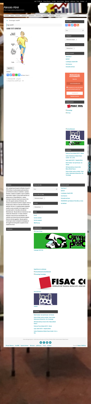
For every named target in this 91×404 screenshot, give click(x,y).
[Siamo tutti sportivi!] (19, 48)
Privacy (78, 1)
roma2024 (16, 80)
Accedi (35, 215)
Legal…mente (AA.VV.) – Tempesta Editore (74, 160)
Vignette (19, 79)
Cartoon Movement (47, 271)
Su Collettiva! (63, 203)
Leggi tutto (9, 68)
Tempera (79, 345)
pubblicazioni (72, 1)
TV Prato (40, 231)
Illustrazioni (67, 1)
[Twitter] (35, 1)
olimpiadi (10, 80)
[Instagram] (39, 1)
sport (20, 80)
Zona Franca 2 (68, 56)
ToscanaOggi (43, 274)
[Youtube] (41, 1)
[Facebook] (37, 1)
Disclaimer (82, 1)
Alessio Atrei (11, 7)
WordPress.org (37, 223)
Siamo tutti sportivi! (13, 28)
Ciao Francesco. (69, 64)
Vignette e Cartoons (60, 1)
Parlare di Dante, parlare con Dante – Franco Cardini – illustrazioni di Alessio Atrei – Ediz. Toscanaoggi (75, 173)
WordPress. (84, 345)
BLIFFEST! (68, 59)
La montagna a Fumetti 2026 (71, 61)
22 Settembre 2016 (11, 79)
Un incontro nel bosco (70, 66)
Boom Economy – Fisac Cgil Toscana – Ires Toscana (44, 314)
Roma (13, 80)
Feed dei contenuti (38, 217)
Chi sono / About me (46, 1)
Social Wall (54, 1)
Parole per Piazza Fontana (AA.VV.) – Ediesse (75, 153)
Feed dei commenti (38, 220)
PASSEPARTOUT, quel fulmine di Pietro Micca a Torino (72, 201)
